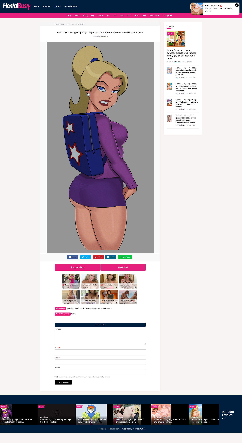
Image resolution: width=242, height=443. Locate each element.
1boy (144, 16)
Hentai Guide (70, 6)
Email (57, 357)
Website (57, 367)
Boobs (170, 33)
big (92, 16)
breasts (100, 16)
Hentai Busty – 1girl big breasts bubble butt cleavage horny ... (18, 421)
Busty (69, 16)
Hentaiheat (104, 37)
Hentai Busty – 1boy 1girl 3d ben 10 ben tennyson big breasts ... (94, 421)
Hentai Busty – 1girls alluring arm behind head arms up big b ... (130, 421)
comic (99, 309)
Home (36, 6)
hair (115, 16)
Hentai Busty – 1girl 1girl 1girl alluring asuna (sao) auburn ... (169, 421)
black (129, 16)
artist (137, 16)
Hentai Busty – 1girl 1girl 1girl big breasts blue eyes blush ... (205, 421)
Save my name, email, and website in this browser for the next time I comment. (83, 377)
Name (57, 348)
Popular (47, 6)
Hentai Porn (154, 16)
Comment (58, 329)
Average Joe (167, 16)
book (82, 309)
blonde (76, 309)
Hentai (77, 16)
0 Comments (81, 24)
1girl (108, 16)
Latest (57, 6)
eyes (122, 16)
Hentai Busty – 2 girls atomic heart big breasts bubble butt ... (55, 421)
